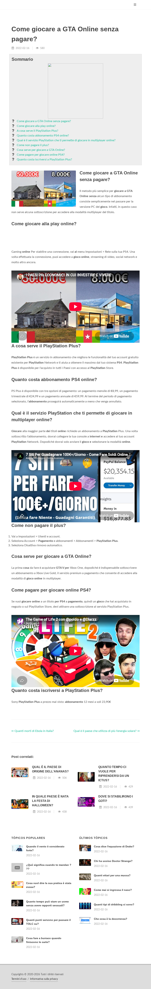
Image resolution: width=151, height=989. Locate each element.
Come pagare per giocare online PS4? (41, 154)
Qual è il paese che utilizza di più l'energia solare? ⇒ (106, 731)
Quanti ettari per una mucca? (112, 875)
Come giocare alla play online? (36, 125)
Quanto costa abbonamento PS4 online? (43, 135)
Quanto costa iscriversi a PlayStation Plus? (44, 159)
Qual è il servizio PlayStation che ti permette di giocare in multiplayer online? (66, 140)
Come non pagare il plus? (33, 145)
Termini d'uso (18, 979)
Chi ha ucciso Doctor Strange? (113, 861)
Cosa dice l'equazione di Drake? (114, 846)
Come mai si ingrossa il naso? (113, 889)
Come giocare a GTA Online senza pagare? (44, 121)
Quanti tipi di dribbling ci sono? (114, 904)
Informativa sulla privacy (44, 979)
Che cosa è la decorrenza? (110, 918)
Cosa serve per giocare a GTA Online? (41, 149)
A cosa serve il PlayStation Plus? (37, 130)
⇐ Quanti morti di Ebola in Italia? (32, 731)
